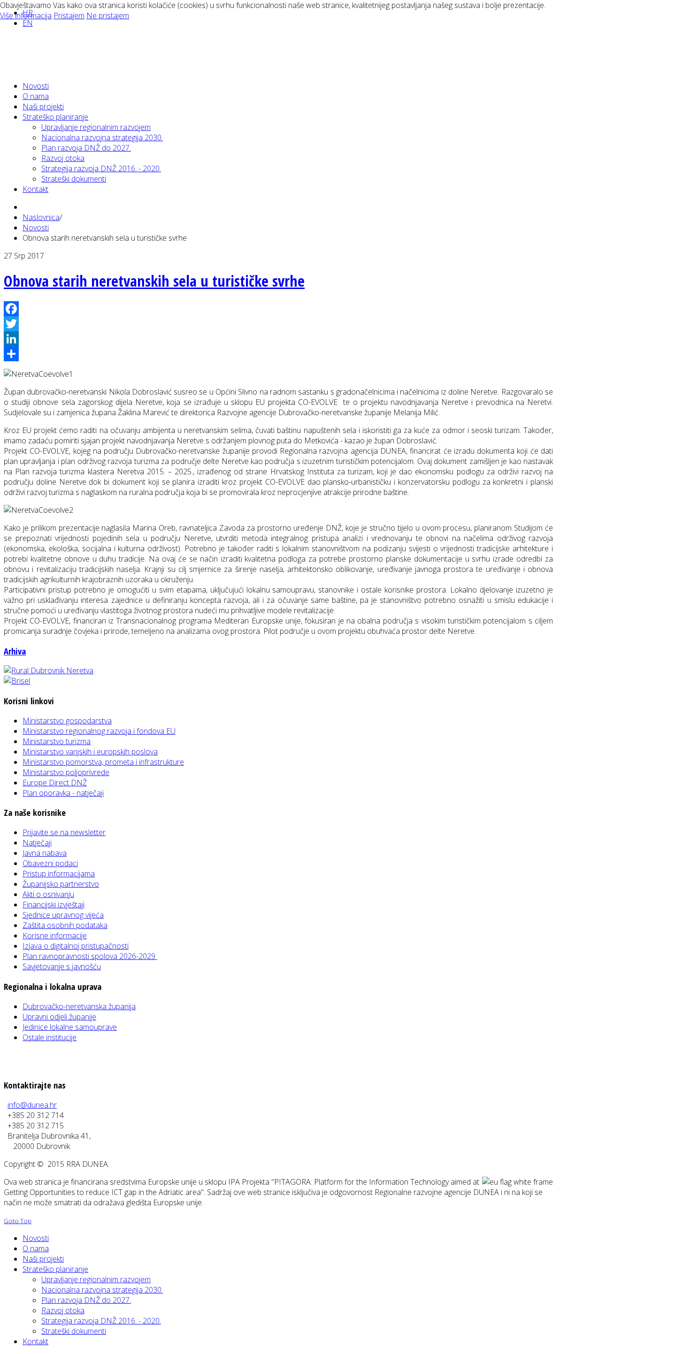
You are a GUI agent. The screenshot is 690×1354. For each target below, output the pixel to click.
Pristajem (69, 15)
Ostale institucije (50, 1037)
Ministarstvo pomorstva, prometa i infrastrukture (103, 762)
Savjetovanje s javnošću (62, 966)
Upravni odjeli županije (59, 1017)
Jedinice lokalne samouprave (70, 1027)
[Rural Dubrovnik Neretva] (48, 670)
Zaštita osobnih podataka (65, 925)
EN (28, 23)
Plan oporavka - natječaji (63, 793)
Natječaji (37, 842)
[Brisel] (17, 681)
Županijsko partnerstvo (61, 884)
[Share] (278, 353)
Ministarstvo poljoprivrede (66, 772)
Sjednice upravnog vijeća (63, 915)
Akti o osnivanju (48, 894)
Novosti (36, 227)
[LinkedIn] (278, 338)
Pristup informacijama (59, 873)
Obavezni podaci (50, 863)
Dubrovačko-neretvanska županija (79, 1006)
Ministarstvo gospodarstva (67, 720)
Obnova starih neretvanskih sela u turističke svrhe (154, 281)
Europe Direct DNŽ (55, 782)
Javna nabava (45, 853)
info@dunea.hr (32, 1105)
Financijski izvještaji (53, 904)
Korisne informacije (55, 935)
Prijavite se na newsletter (64, 832)
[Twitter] (278, 323)
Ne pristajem (107, 15)
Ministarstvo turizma (57, 741)
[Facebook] (278, 308)
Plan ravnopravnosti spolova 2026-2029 (90, 956)
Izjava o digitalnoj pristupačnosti (76, 946)
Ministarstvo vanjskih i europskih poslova (90, 751)
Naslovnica (41, 217)
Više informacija (26, 15)
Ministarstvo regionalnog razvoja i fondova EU (99, 731)
